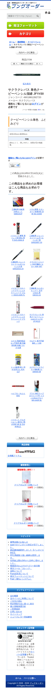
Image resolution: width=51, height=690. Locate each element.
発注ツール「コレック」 (21, 568)
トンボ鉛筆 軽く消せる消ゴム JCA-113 (18, 369)
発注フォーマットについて (22, 576)
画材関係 (21, 42)
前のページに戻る (27, 52)
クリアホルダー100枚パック (26, 523)
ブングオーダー (36, 683)
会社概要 (14, 596)
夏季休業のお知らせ (19, 542)
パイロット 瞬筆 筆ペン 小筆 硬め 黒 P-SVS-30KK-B (18, 238)
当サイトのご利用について (22, 598)
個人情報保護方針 (18, 606)
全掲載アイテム (15, 456)
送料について (16, 571)
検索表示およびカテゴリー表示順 (25, 566)
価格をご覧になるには (18, 158)
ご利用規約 (15, 609)
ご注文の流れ (16, 601)
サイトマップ (16, 614)
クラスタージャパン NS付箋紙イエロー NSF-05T (37, 264)
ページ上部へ (30, 678)
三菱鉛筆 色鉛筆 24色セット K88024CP (18, 211)
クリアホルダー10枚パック (26, 485)
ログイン (49, 12)
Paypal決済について (19, 574)
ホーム (46, 12)
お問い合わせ (16, 612)
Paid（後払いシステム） (21, 579)
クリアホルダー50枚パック (26, 504)
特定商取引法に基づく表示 (22, 604)
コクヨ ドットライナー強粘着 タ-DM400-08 (36, 369)
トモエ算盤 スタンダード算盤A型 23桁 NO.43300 (36, 211)
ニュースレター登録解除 (21, 617)
